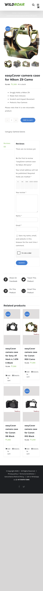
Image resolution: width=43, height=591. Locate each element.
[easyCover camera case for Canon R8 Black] (12, 404)
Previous (5, 41)
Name (19, 216)
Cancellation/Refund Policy (14, 477)
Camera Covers (19, 132)
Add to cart (28, 120)
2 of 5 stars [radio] (22, 184)
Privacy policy (13, 474)
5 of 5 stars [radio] (36, 184)
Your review (21, 192)
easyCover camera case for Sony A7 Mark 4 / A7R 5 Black (11, 355)
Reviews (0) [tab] (7, 145)
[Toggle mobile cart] (38, 7)
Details (16, 375)
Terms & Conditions (27, 474)
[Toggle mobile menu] (38, 5)
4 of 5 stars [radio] (31, 184)
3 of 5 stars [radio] (27, 184)
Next (37, 41)
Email (19, 225)
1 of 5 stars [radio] (18, 184)
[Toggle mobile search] (33, 5)
